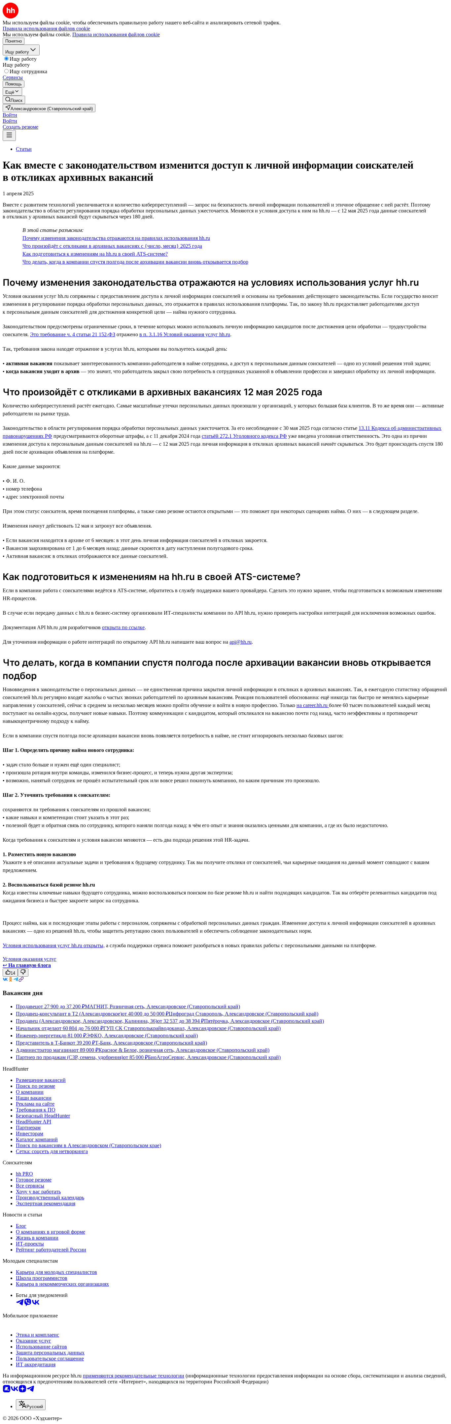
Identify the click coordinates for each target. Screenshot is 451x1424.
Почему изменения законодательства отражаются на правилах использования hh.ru (116, 238)
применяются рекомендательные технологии (133, 1375)
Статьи (24, 149)
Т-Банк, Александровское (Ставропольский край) (151, 1043)
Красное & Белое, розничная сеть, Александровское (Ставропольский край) (183, 1050)
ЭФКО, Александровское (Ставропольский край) (142, 1035)
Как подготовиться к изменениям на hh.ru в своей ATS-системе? (95, 254)
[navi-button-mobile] (9, 135)
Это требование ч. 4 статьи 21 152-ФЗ (72, 334)
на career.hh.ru (312, 705)
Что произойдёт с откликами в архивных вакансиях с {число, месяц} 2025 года (112, 246)
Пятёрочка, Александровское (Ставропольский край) (264, 1021)
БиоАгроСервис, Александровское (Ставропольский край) (214, 1057)
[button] (10, 115)
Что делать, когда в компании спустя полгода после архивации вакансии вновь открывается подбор (135, 262)
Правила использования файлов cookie (116, 34)
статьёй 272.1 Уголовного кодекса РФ (244, 436)
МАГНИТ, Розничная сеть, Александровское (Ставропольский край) (162, 1006)
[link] (14, 100)
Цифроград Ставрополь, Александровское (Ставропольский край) (243, 1014)
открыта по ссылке (123, 627)
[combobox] (31, 1404)
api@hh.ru (240, 642)
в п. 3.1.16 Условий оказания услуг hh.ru (184, 334)
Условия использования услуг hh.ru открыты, (54, 945)
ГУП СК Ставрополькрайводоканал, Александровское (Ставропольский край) (192, 1028)
